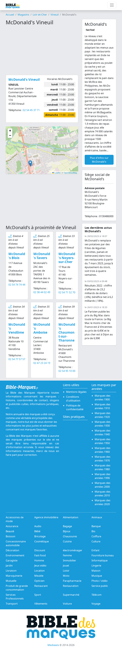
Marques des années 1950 (102, 441)
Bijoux (66, 531)
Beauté (10, 531)
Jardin (9, 565)
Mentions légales (76, 392)
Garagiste (11, 560)
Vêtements (40, 603)
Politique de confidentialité (74, 407)
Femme (67, 555)
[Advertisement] (42, 50)
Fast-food (40, 555)
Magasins (23, 14)
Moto (66, 575)
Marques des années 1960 (102, 450)
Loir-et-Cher (40, 14)
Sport (37, 594)
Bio (93, 531)
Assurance (12, 526)
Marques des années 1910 (102, 406)
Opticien (39, 581)
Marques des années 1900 (102, 397)
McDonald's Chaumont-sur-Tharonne (66, 332)
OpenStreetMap (70, 172)
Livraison (11, 570)
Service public (100, 586)
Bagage (67, 526)
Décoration (12, 550)
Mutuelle (11, 581)
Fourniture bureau (103, 555)
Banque (96, 526)
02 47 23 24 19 (41, 363)
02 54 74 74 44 (16, 284)
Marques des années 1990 (102, 476)
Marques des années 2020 (102, 502)
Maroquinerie (14, 575)
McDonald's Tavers (41, 256)
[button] (30, 163)
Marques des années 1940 (102, 432)
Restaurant (41, 586)
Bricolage (40, 536)
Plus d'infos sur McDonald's (99, 159)
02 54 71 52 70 (66, 292)
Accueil (10, 14)
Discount (39, 550)
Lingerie (96, 565)
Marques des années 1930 (102, 423)
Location (39, 570)
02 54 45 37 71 (31, 110)
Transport (12, 603)
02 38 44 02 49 (41, 292)
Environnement (15, 555)
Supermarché (71, 594)
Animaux (97, 517)
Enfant (95, 550)
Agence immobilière (46, 517)
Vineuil (55, 14)
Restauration (70, 586)
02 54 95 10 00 (66, 371)
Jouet (66, 565)
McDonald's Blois (16, 256)
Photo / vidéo (100, 581)
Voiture (67, 603)
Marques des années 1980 (102, 467)
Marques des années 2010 (102, 493)
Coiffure (96, 536)
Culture (96, 541)
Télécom (97, 594)
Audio (37, 526)
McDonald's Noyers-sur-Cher (66, 258)
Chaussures (70, 536)
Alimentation (70, 517)
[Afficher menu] (111, 5)
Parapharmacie (72, 581)
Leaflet (57, 172)
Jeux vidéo (40, 565)
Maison (96, 570)
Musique (97, 575)
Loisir (66, 570)
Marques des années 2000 (102, 484)
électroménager (72, 550)
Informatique (100, 560)
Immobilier (69, 560)
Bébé (37, 531)
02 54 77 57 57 (16, 359)
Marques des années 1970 (102, 458)
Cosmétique (41, 541)
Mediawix (53, 645)
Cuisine (67, 541)
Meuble (38, 575)
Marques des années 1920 (102, 415)
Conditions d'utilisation (73, 398)
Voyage (96, 603)
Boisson (10, 536)
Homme (39, 560)
